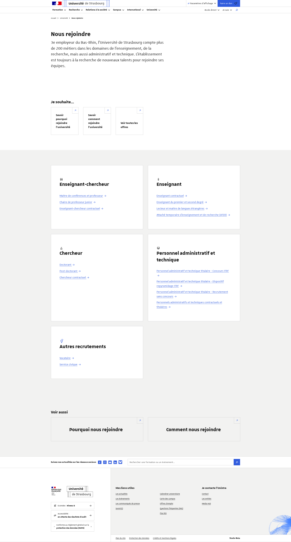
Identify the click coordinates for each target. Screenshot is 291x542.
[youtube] (110, 462)
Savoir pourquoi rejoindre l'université (63, 121)
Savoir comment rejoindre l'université (95, 121)
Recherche (74, 10)
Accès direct (210, 10)
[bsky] (120, 462)
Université (152, 10)
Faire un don (226, 3)
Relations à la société (96, 10)
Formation (57, 10)
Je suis (225, 10)
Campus (117, 10)
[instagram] (104, 462)
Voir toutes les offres (129, 125)
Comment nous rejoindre (193, 430)
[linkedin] (115, 462)
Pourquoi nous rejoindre (96, 430)
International (134, 10)
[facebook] (99, 462)
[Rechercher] (236, 10)
